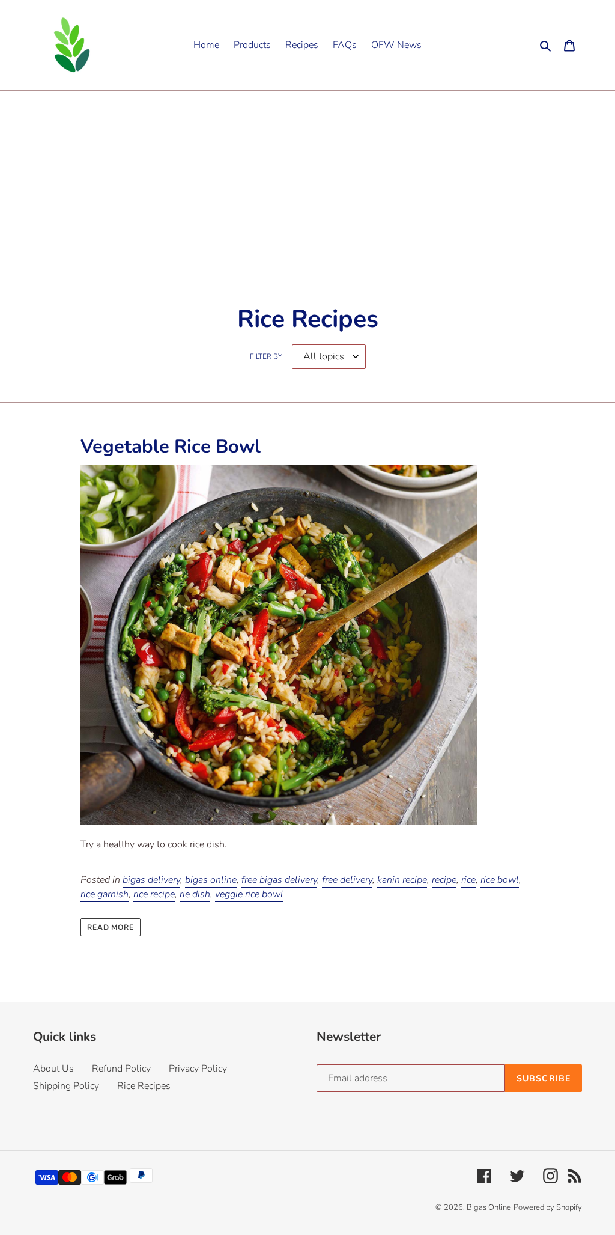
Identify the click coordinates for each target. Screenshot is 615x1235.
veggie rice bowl (249, 894)
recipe (444, 879)
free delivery (347, 879)
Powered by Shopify (548, 1207)
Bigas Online (489, 1207)
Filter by (266, 356)
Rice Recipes (144, 1086)
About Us (53, 1068)
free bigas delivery (279, 879)
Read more (111, 927)
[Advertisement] (307, 181)
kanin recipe (402, 879)
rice (468, 879)
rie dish (195, 894)
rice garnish (104, 894)
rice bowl (499, 879)
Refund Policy (121, 1068)
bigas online (211, 879)
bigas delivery (151, 879)
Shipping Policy (66, 1086)
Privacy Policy (198, 1068)
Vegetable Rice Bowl (170, 446)
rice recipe (154, 894)
